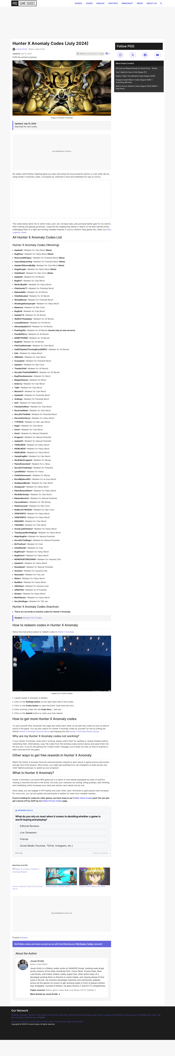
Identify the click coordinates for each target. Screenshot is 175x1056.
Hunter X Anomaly (66, 632)
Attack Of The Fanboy (37, 1015)
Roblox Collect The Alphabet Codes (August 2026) (135, 76)
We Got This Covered (77, 1015)
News (140, 3)
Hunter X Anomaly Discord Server (34, 731)
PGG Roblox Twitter (84, 944)
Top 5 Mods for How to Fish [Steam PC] (131, 72)
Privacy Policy (48, 1022)
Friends (24, 839)
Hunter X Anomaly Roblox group (84, 731)
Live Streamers (28, 832)
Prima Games (53, 1015)
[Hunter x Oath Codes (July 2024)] (94, 876)
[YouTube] (157, 55)
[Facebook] (145, 55)
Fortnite (113, 3)
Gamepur (24, 1015)
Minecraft (127, 3)
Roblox (100, 3)
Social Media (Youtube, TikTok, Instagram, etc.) (46, 845)
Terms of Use (60, 1022)
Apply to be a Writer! (75, 1022)
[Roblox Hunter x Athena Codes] (61, 876)
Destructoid (91, 1015)
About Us (152, 3)
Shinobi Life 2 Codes (32, 618)
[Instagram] (120, 55)
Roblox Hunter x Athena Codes (58, 886)
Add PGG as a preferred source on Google (91, 53)
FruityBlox (20, 1017)
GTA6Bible (41, 1017)
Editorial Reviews (29, 826)
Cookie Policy (35, 1022)
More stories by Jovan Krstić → (45, 994)
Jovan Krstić (21, 49)
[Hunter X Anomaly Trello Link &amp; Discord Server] (27, 876)
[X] (133, 55)
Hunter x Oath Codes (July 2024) (92, 886)
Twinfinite (15, 1015)
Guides (78, 3)
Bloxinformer (30, 1017)
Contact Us (24, 1022)
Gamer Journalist (104, 1015)
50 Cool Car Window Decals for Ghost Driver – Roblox (136, 68)
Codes (89, 3)
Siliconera (64, 1015)
